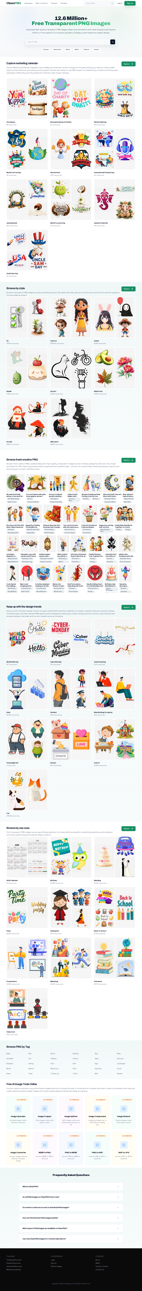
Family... (119, 529)
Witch (77, 49)
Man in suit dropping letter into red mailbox (26, 586)
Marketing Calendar (13, 1270)
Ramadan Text (27, 559)
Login (53, 1260)
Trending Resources (14, 1260)
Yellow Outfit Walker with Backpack (72, 496)
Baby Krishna (128, 499)
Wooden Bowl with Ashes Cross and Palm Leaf (15, 496)
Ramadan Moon (110, 499)
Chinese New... (49, 529)
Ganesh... (110, 559)
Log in (119, 3)
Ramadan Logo (27, 562)
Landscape (121, 1064)
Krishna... (86, 499)
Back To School (100, 931)
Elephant (9, 1064)
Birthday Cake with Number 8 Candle (110, 586)
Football (63, 3)
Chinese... (72, 588)
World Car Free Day (13, 172)
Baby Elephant (13, 562)
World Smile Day (100, 122)
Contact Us (100, 1270)
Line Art (53, 391)
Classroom (10, 1032)
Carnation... (87, 529)
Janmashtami (11, 223)
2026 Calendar (12, 880)
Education (98, 981)
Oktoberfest (55, 172)
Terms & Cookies (102, 1266)
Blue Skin (127, 502)
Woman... (96, 499)
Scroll (119, 1069)
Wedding (97, 880)
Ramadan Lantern (46, 559)
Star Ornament (125, 562)
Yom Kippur (10, 122)
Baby (8, 1054)
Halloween (29, 3)
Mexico (31, 1069)
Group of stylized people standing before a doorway (55, 496)
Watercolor (98, 391)
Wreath (119, 1074)
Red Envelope (49, 533)
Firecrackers (73, 591)
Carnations (87, 533)
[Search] (112, 3)
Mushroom (54, 1069)
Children (54, 1059)
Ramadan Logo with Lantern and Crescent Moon (29, 556)
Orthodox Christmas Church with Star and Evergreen (78, 556)
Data (8, 712)
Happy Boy (30, 533)
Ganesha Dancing (124, 592)
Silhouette (54, 442)
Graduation (54, 931)
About (98, 1260)
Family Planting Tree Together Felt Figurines (96, 556)
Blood (53, 1054)
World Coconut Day (57, 223)
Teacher (54, 3)
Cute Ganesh (41, 588)
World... (30, 499)
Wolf (96, 1074)
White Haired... (61, 562)
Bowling (76, 1054)
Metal (8, 1069)
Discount (120, 1059)
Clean (13, 3)
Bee (30, 1054)
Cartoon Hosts (70, 533)
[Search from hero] (112, 41)
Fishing (31, 1064)
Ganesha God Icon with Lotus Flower (111, 556)
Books (68, 49)
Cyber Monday (55, 662)
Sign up (130, 3)
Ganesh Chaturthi (101, 223)
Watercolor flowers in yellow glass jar (59, 586)
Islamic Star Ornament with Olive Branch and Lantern (126, 556)
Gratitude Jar (59, 588)
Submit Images (56, 1266)
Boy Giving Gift (13, 533)
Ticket (75, 1074)
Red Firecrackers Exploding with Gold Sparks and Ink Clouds (76, 586)
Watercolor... (58, 591)
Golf (74, 1064)
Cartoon (53, 341)
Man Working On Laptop (103, 712)
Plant (75, 1069)
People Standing (56, 502)
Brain (119, 1054)
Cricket (75, 1059)
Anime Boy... (63, 559)
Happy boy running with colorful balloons (106, 527)
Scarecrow (57, 49)
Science (86, 49)
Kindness (11, 529)
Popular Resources (13, 1263)
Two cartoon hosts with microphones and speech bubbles (71, 527)
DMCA (98, 1263)
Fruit (52, 1064)
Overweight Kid (12, 763)
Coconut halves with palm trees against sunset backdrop (36, 496)
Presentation (11, 981)
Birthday (53, 880)
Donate (53, 763)
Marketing (54, 981)
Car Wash (9, 1059)
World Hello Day (12, 662)
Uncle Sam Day (12, 273)
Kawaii (8, 391)
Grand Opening (100, 662)
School (97, 763)
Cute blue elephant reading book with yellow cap (42, 586)
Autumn (46, 49)
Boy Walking (12, 591)
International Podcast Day (104, 172)
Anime (96, 341)
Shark (8, 1074)
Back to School (42, 3)
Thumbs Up (55, 1074)
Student (53, 712)
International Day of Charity (60, 122)
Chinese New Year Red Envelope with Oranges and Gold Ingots (52, 527)
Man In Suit (25, 591)
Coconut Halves (32, 502)
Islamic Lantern (45, 562)
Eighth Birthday (109, 589)
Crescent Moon (110, 502)
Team (31, 1074)
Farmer (96, 49)
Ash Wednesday (13, 499)
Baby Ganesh (12, 559)
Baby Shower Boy (33, 529)
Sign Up (54, 1263)
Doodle (9, 442)
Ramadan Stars (125, 559)
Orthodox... (76, 559)
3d (7, 341)
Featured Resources (14, 1266)
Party (8, 931)
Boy (96, 1054)
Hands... (91, 591)
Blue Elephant (41, 591)
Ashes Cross (12, 502)
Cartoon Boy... (72, 499)
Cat (7, 813)
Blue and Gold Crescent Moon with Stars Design (112, 496)
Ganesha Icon (110, 562)
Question (98, 1069)
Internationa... (70, 529)
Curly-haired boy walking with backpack (11, 586)
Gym (96, 1064)
